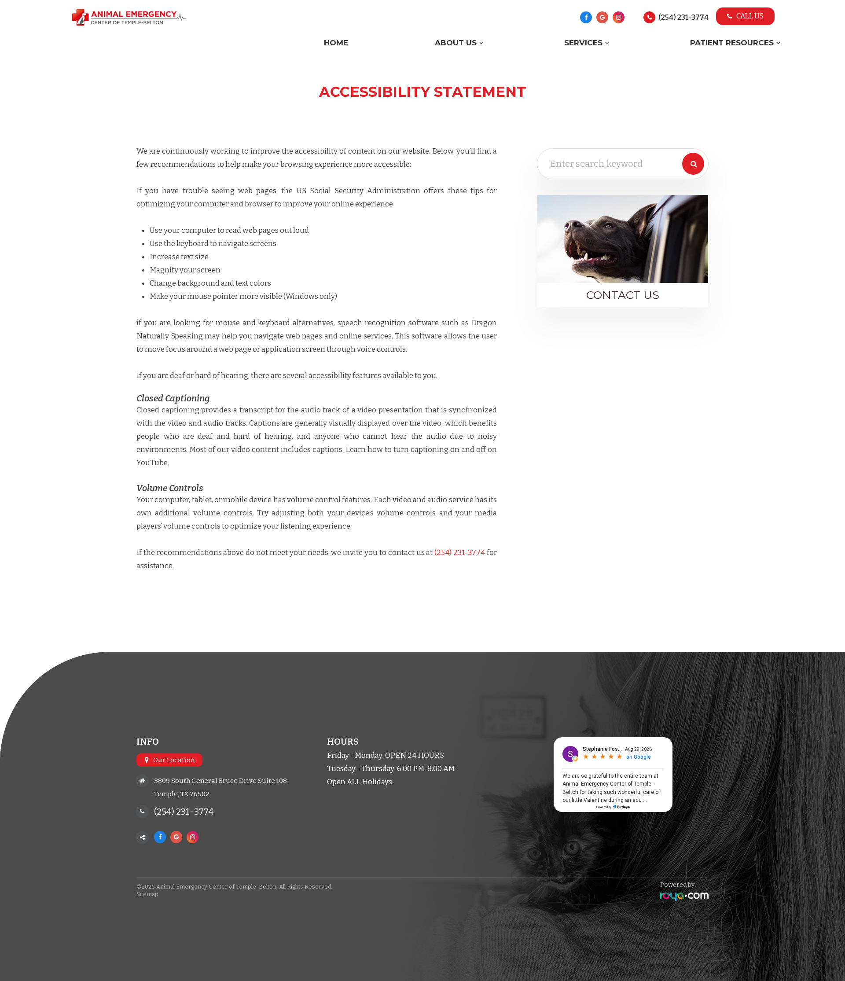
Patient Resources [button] (732, 42)
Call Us (750, 16)
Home (336, 42)
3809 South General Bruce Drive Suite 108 (220, 781)
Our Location (174, 760)
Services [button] (583, 42)
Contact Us (622, 294)
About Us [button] (456, 42)
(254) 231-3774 (683, 17)
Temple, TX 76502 (181, 794)
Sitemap (147, 894)
